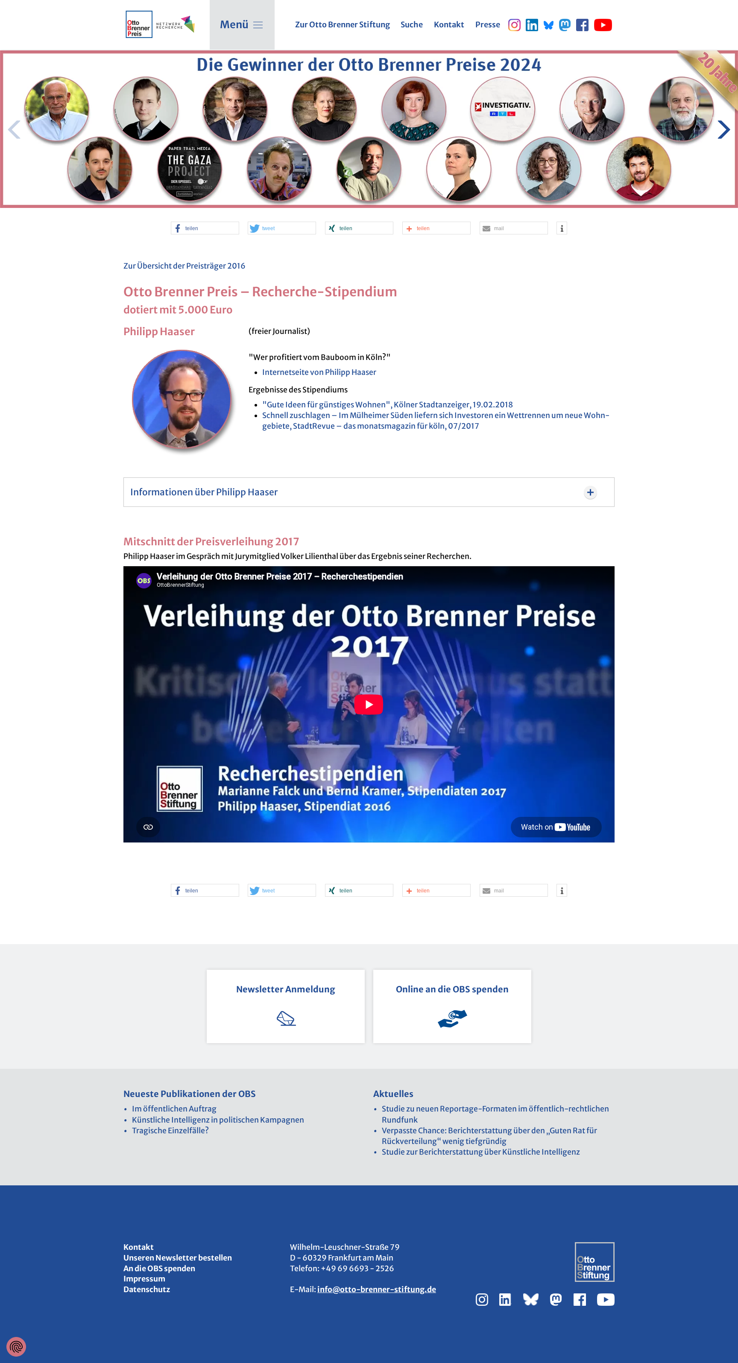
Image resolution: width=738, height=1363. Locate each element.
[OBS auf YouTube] (603, 25)
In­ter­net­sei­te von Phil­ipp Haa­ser (319, 372)
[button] (205, 228)
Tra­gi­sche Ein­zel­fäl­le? (170, 1130)
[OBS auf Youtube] (606, 1299)
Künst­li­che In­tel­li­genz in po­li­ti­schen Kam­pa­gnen (218, 1120)
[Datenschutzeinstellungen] (16, 1347)
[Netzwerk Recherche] (174, 24)
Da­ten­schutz (146, 1289)
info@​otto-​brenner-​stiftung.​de (376, 1289)
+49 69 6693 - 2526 (357, 1268)
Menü (234, 24)
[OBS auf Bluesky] (549, 24)
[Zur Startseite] (139, 24)
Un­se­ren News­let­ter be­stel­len (177, 1258)
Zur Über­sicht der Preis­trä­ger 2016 (184, 266)
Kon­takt (138, 1247)
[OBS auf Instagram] (514, 25)
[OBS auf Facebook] (582, 25)
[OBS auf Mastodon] (565, 25)
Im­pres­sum (144, 1279)
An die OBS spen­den (159, 1268)
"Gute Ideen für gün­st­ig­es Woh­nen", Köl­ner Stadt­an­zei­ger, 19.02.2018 (387, 404)
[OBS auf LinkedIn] (532, 25)
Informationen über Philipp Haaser (204, 492)
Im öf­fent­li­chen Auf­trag (174, 1109)
